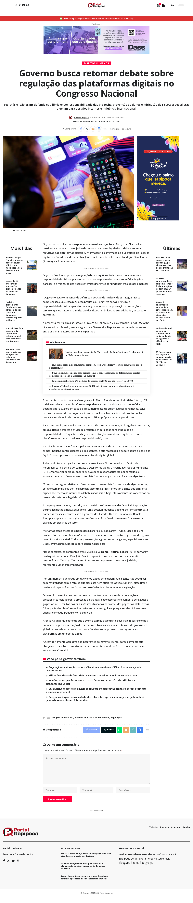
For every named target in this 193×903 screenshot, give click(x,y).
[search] (167, 5)
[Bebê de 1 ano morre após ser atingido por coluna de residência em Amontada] (32, 356)
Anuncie (175, 827)
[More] (105, 129)
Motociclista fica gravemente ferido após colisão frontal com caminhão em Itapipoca (14, 334)
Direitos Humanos (96, 63)
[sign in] (11, 5)
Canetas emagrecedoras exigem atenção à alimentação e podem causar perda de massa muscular (164, 286)
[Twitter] (20, 5)
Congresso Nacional (62, 718)
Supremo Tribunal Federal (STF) (117, 551)
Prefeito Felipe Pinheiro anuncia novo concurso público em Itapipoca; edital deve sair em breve (14, 265)
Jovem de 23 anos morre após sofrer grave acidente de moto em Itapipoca (13, 287)
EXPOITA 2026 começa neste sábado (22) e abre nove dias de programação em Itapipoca (164, 264)
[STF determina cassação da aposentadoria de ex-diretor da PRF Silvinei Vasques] (182, 358)
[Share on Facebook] (81, 129)
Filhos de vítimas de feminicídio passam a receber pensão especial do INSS (93, 675)
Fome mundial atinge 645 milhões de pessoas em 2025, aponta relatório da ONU (92, 381)
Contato (164, 827)
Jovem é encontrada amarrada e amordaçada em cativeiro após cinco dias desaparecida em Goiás (164, 311)
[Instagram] (27, 5)
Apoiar (186, 827)
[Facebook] (16, 5)
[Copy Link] (133, 730)
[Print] (99, 129)
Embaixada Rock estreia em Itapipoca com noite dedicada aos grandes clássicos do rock (164, 336)
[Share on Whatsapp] (119, 730)
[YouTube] (23, 5)
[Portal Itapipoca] (96, 5)
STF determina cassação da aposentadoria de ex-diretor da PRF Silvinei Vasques (164, 358)
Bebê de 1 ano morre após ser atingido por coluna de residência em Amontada (13, 356)
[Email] (93, 129)
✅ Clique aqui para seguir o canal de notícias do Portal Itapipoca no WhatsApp (96, 18)
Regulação (116, 718)
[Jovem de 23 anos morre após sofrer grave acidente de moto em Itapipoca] (32, 288)
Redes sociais (102, 718)
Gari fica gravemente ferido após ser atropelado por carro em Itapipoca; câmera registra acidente (14, 311)
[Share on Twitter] (87, 129)
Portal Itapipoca (81, 117)
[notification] (163, 5)
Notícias (153, 827)
